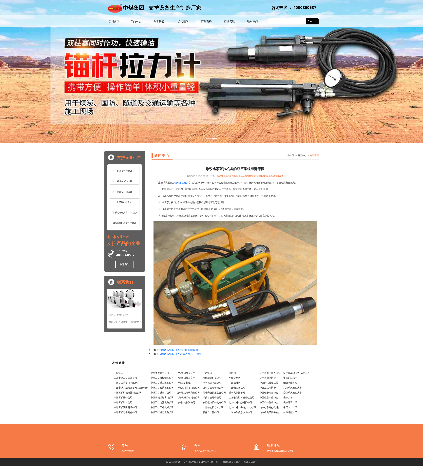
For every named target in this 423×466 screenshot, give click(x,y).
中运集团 (207, 372)
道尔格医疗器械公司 (213, 387)
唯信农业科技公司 (212, 377)
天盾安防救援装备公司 (214, 392)
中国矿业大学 (290, 377)
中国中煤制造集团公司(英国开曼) (131, 387)
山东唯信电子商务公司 (188, 392)
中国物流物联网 (237, 387)
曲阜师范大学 (290, 412)
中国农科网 (234, 382)
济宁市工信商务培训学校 (296, 372)
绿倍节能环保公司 (212, 397)
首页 (292, 155)
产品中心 (136, 21)
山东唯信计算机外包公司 (241, 397)
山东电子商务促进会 (270, 407)
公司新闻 (183, 21)
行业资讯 (229, 21)
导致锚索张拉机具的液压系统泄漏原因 (265, 175)
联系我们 (252, 21)
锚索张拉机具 (223, 175)
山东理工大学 (290, 402)
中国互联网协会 (268, 387)
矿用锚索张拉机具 (238, 175)
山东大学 (288, 397)
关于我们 (159, 21)
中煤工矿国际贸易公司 (125, 407)
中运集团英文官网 (186, 377)
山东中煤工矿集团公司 (125, 377)
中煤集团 (118, 372)
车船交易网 (234, 377)
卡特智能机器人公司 (213, 407)
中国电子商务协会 (269, 392)
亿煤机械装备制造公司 (188, 397)
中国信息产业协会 (269, 397)
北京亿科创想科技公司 (240, 402)
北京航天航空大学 (292, 387)
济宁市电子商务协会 (270, 372)
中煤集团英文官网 (186, 372)
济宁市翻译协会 (268, 377)
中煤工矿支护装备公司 (162, 387)
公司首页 (114, 21)
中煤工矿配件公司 (123, 397)
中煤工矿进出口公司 (161, 392)
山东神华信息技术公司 (240, 412)
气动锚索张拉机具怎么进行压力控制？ (181, 354)
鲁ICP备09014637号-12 (205, 450)
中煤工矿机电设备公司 (162, 412)
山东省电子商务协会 (270, 412)
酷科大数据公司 (237, 392)
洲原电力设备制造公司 (214, 402)
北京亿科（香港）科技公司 (243, 407)
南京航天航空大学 (292, 392)
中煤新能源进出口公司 (162, 397)
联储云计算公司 (211, 412)
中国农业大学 (290, 407)
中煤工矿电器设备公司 (162, 402)
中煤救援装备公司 (160, 372)
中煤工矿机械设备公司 (162, 377)
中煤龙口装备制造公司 (188, 387)
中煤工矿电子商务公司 (125, 412)
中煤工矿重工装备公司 (162, 382)
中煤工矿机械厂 (185, 382)
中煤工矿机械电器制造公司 (128, 392)
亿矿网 (232, 372)
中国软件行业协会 (269, 402)
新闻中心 (301, 155)
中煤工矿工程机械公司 (162, 407)
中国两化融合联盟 (269, 382)
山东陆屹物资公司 (186, 402)
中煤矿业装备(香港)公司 (126, 382)
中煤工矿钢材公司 (123, 402)
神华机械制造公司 (212, 382)
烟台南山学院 (290, 382)
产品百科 (206, 21)
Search (312, 21)
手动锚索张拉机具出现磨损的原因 (178, 350)
